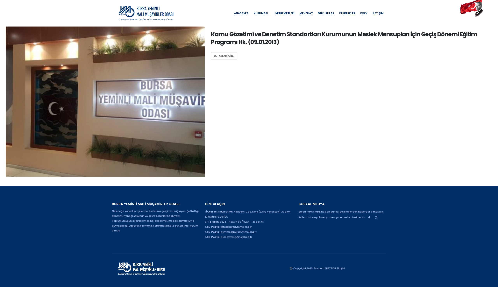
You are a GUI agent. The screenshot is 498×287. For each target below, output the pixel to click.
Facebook (369, 218)
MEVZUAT (306, 13)
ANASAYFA (241, 13)
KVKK (363, 13)
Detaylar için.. (224, 56)
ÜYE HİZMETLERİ (284, 13)
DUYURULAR (326, 13)
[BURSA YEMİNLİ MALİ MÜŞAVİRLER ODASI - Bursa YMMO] (146, 13)
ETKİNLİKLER (347, 13)
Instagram (376, 218)
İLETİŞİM (378, 13)
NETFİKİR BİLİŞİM (335, 268)
